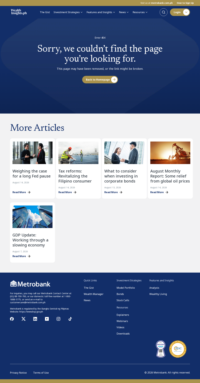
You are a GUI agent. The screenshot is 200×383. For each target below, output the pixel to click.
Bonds (120, 294)
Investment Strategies (67, 12)
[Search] (164, 12)
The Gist (45, 12)
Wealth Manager (93, 294)
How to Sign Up (185, 3)
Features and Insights (99, 12)
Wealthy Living (158, 294)
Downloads (123, 333)
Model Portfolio (126, 287)
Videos (120, 327)
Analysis (154, 287)
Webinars (122, 321)
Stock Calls (123, 300)
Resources (139, 12)
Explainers (123, 315)
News (122, 12)
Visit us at (156, 3)
